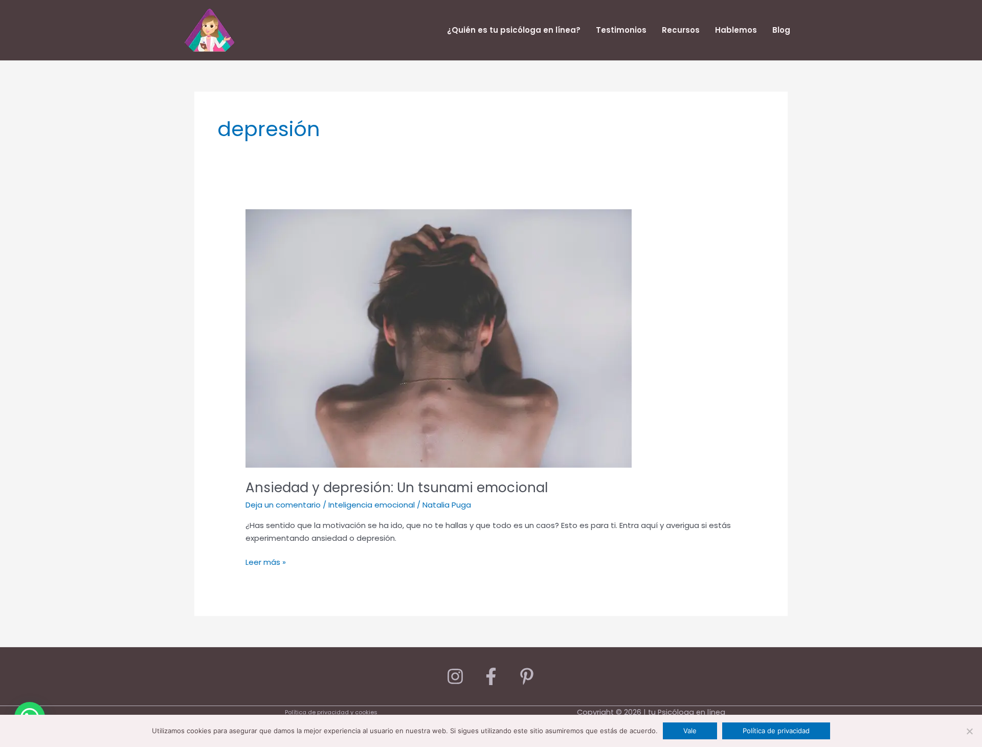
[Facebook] (491, 676)
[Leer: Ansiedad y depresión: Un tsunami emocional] (439, 338)
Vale (690, 731)
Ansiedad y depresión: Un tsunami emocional (397, 487)
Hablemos (736, 30)
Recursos (681, 30)
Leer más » (266, 561)
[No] (969, 731)
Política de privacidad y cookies (331, 712)
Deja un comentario (283, 504)
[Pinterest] (526, 676)
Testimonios (621, 30)
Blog (781, 30)
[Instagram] (455, 676)
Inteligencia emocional (371, 504)
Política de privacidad (776, 731)
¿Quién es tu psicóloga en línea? (514, 30)
